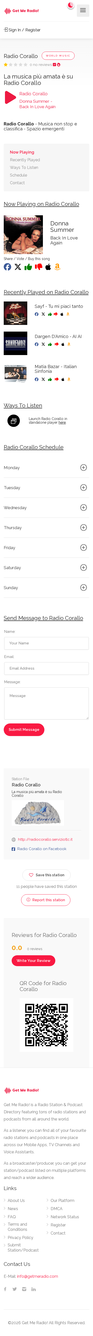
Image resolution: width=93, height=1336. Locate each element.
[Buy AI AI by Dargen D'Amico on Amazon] (69, 344)
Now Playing (22, 152)
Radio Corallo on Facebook (41, 849)
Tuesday (12, 487)
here (62, 422)
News (13, 1208)
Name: (9, 631)
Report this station (48, 900)
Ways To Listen (24, 167)
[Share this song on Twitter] (18, 268)
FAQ (12, 1217)
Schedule (18, 175)
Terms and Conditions (17, 1227)
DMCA (56, 1208)
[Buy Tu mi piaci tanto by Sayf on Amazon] (68, 314)
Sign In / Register (24, 30)
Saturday (12, 567)
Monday (12, 467)
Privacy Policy (20, 1237)
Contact (17, 182)
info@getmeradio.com (37, 1276)
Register (58, 1225)
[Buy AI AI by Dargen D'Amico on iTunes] (63, 344)
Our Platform (62, 1200)
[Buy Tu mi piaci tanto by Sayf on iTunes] (62, 314)
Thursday (13, 527)
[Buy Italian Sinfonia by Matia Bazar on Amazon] (69, 379)
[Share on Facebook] (8, 268)
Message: (12, 682)
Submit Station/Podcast (23, 1248)
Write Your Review (33, 960)
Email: (9, 657)
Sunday (11, 587)
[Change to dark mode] (71, 5)
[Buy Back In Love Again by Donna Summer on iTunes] (48, 268)
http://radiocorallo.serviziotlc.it (45, 839)
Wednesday (15, 507)
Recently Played (25, 160)
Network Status (65, 1217)
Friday (9, 547)
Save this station (50, 875)
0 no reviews (41, 64)
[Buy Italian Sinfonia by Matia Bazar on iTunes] (63, 379)
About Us (16, 1200)
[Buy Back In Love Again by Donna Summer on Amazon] (58, 268)
